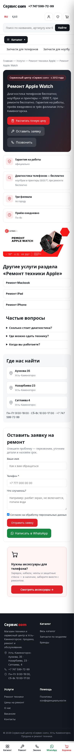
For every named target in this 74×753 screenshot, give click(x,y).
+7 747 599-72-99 (41, 6)
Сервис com (14, 6)
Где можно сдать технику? (29, 336)
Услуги (21, 60)
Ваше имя (13, 458)
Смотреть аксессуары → (37, 589)
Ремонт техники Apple (42, 60)
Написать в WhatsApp (31, 533)
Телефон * (13, 475)
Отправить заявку (22, 522)
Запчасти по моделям (53, 636)
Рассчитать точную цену (31, 120)
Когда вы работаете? (24, 344)
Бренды (44, 642)
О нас (7, 707)
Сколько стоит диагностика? (30, 328)
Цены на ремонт (14, 702)
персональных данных (53, 514)
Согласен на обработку (38, 514)
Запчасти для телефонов (22, 49)
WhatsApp (52, 750)
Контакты (10, 719)
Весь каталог (47, 631)
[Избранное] (58, 17)
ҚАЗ (14, 16)
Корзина (66, 750)
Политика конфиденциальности (53, 698)
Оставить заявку (28, 131)
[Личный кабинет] (49, 17)
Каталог (18, 39)
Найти (62, 27)
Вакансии (9, 713)
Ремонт (22, 750)
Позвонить (24, 142)
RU (6, 16)
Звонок (37, 750)
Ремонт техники (14, 696)
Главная (8, 60)
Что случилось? (16, 490)
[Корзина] (67, 17)
